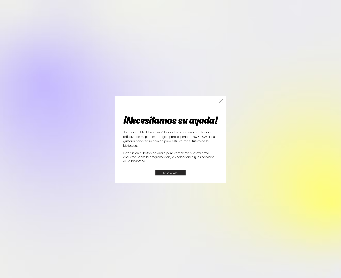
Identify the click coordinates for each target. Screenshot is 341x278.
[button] (221, 101)
